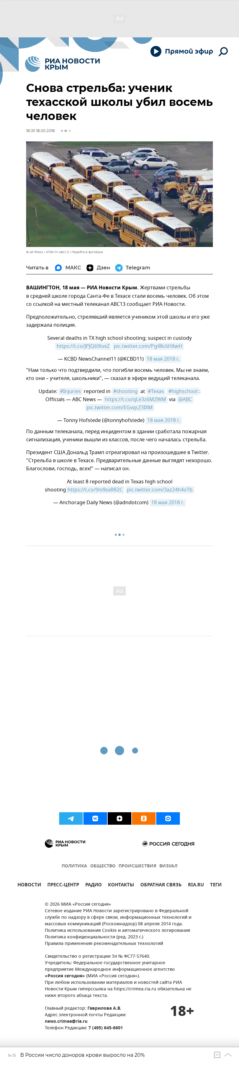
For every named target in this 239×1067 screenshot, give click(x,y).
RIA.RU (196, 885)
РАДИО (93, 885)
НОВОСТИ (29, 885)
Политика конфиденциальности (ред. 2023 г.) (94, 937)
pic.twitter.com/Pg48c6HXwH (148, 346)
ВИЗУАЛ (168, 866)
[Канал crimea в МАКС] (168, 818)
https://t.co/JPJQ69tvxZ (83, 346)
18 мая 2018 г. (163, 359)
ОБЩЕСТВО (102, 866)
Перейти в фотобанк (87, 252)
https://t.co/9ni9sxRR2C (95, 490)
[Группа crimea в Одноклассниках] (144, 818)
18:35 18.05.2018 (40, 130)
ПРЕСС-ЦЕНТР (63, 885)
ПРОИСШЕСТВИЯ (137, 866)
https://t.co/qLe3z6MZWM (135, 399)
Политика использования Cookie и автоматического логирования (117, 930)
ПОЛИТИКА (74, 866)
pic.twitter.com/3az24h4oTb (160, 490)
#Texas (156, 391)
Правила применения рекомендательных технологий (104, 943)
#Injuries (70, 391)
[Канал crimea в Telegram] (71, 818)
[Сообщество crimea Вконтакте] (95, 818)
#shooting (125, 391)
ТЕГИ (216, 885)
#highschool (183, 391)
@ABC (185, 399)
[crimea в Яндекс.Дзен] (119, 818)
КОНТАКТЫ (121, 885)
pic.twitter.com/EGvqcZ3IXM (120, 407)
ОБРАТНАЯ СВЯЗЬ (161, 885)
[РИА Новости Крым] (62, 64)
